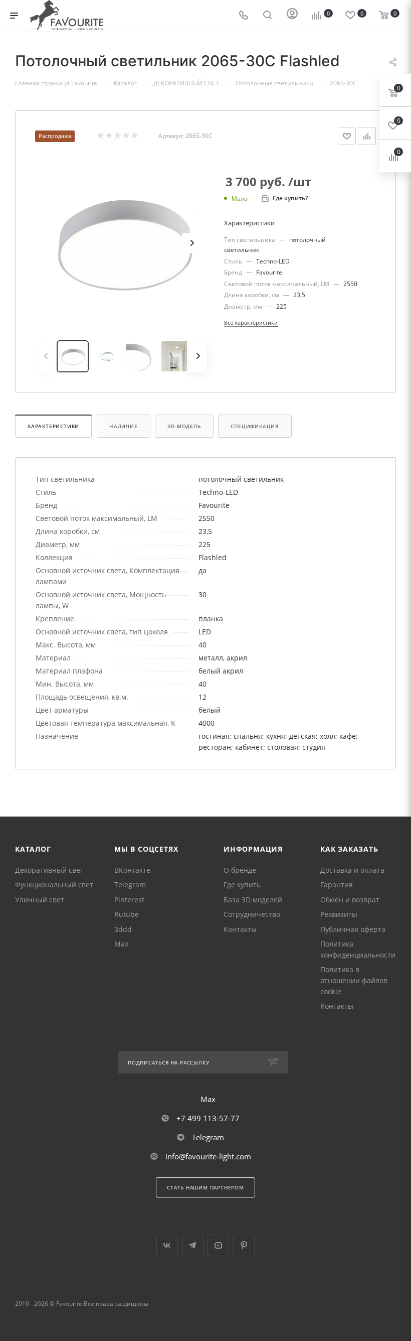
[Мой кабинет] (292, 16)
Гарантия (336, 884)
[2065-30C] (122, 243)
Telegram (130, 884)
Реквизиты (338, 914)
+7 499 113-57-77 (208, 1118)
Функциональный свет (54, 884)
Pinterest (129, 899)
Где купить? (290, 198)
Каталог (33, 849)
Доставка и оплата (352, 870)
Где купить (242, 884)
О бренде (240, 870)
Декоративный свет (49, 870)
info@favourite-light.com (208, 1156)
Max (121, 944)
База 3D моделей (253, 899)
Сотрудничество (252, 914)
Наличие (123, 426)
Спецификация (255, 426)
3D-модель (183, 426)
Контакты (240, 929)
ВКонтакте (132, 870)
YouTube (218, 1245)
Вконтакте (167, 1245)
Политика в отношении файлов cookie (353, 980)
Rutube (126, 914)
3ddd (123, 929)
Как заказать (349, 849)
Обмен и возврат (349, 899)
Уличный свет (39, 899)
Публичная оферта (352, 929)
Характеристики (53, 426)
